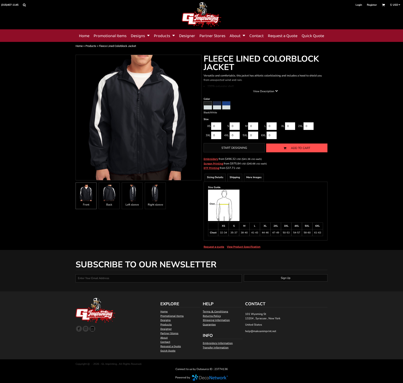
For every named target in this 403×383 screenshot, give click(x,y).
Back (109, 205)
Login (359, 4)
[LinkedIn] (92, 329)
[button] (24, 4)
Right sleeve (155, 205)
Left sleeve (132, 205)
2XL (300, 126)
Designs (165, 320)
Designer (166, 328)
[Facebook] (79, 329)
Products (90, 46)
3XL (208, 135)
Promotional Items (172, 315)
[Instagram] (86, 329)
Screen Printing (213, 163)
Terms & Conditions (215, 311)
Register (372, 4)
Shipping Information (216, 320)
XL (282, 126)
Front (86, 205)
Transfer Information (216, 347)
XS (209, 126)
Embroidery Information (218, 343)
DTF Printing (211, 168)
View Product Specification (243, 246)
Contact (165, 341)
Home (79, 46)
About (164, 337)
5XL (245, 135)
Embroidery (211, 158)
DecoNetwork (210, 378)
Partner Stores (169, 333)
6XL (263, 135)
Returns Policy (212, 315)
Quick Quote (167, 350)
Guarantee (209, 324)
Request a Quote (170, 346)
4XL (226, 135)
